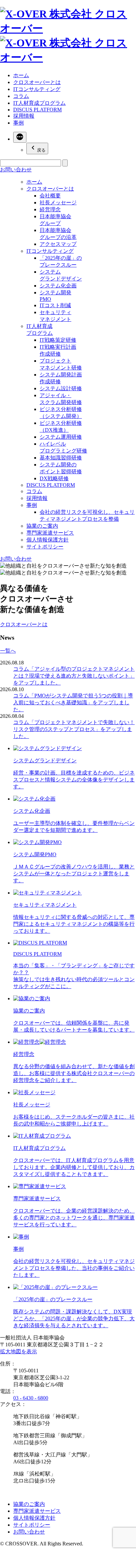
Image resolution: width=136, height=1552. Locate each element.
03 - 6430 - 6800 (30, 1398)
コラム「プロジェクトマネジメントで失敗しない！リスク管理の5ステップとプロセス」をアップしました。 (74, 729)
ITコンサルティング (36, 89)
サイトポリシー (44, 546)
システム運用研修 (61, 437)
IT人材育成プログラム (39, 103)
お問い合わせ (16, 559)
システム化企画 (58, 285)
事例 (18, 123)
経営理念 (50, 209)
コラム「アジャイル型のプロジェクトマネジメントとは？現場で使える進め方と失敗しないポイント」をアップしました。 (74, 676)
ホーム (21, 75)
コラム (21, 96)
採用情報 (23, 116)
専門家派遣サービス (50, 533)
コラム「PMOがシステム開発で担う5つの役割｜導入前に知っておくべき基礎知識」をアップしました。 (73, 702)
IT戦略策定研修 (58, 340)
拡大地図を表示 (18, 1351)
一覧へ (8, 651)
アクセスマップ (58, 244)
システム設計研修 (61, 388)
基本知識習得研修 (61, 457)
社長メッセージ (58, 202)
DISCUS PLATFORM (37, 109)
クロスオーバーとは (37, 82)
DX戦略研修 (54, 478)
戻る (41, 150)
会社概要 (50, 195)
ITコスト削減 (55, 305)
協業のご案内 (42, 526)
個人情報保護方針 (47, 539)
